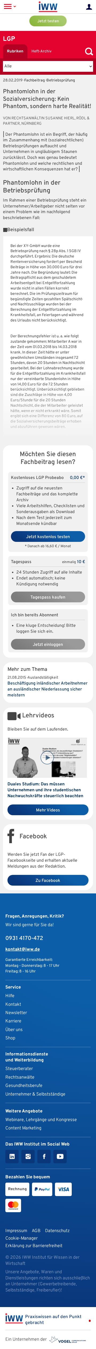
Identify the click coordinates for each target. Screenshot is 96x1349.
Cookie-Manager (21, 1238)
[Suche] (87, 51)
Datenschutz (57, 1231)
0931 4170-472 (24, 938)
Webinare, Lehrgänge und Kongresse (41, 1120)
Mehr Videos (48, 810)
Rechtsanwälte (19, 1077)
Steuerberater (19, 1069)
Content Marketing (23, 1128)
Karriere (13, 1021)
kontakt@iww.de (22, 949)
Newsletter (16, 1013)
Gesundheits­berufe (23, 1086)
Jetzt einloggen (48, 644)
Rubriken (15, 51)
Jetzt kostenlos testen (48, 537)
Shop (10, 1038)
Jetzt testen (48, 21)
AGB (36, 1231)
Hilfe (9, 996)
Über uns (14, 1030)
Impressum (16, 1231)
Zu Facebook (47, 880)
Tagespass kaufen (47, 597)
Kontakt (13, 1004)
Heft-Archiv (41, 51)
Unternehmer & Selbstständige (35, 1094)
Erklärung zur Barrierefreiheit (33, 1246)
